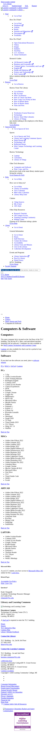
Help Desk (4, 702)
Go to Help (18, 179)
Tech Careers (18, 74)
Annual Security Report (9, 690)
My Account (18, 93)
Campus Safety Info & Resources (15, 704)
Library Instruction (20, 256)
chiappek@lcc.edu (7, 598)
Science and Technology (22, 72)
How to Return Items (21, 101)
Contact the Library (20, 241)
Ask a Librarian (19, 190)
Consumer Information (8, 684)
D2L (26, 6)
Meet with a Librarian (21, 192)
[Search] (2, 272)
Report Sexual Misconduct (10, 686)
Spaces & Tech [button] (10, 127)
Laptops (17, 156)
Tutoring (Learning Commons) (24, 217)
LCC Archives (19, 53)
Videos (16, 45)
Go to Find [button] (13, 80)
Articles (16, 27)
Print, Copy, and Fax (21, 169)
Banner (34, 6)
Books (16, 29)
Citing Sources (19, 202)
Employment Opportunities (10, 688)
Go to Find (18, 16)
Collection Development (22, 249)
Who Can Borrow (20, 95)
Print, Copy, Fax (6, 583)
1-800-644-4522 (6, 661)
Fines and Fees (19, 105)
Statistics (17, 49)
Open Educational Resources (24, 43)
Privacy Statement (7, 696)
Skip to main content (8, 2)
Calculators (18, 158)
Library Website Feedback (10, 632)
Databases (17, 25)
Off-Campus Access (21, 215)
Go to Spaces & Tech (21, 129)
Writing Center (19, 219)
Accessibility (18, 243)
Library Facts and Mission (23, 245)
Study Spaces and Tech (13, 321)
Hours (16, 237)
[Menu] (23, 10)
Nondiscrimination (7, 698)
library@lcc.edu (6, 644)
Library (7, 319)
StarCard (6, 620)
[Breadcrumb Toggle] (2, 314)
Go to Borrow (19, 84)
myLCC (5, 6)
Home (7, 317)
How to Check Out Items (22, 97)
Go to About (18, 227)
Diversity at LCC (7, 694)
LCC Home (7, 4)
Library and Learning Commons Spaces (28, 138)
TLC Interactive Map (8, 628)
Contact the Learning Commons (13, 649)
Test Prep (17, 51)
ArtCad (13, 366)
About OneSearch (20, 55)
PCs (2, 366)
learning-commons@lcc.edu (10, 657)
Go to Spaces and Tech (22, 136)
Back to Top (5, 432)
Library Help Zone (20, 194)
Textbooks (17, 35)
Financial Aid (5, 700)
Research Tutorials (20, 213)
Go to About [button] (14, 264)
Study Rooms (19, 140)
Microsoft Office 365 (35, 571)
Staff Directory (19, 239)
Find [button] (6, 14)
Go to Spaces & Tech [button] (17, 175)
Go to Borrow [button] (14, 125)
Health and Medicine (21, 70)
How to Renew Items (21, 103)
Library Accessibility (21, 189)
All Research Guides (21, 62)
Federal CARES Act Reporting (11, 692)
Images (16, 47)
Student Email (17, 6)
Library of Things (20, 119)
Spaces (3, 626)
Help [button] (7, 177)
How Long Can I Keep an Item (25, 99)
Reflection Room (20, 144)
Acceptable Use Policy (9, 581)
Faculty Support (10, 266)
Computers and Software (22, 167)
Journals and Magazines (22, 31)
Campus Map (5, 630)
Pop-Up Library (19, 258)
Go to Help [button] (13, 223)
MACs (7, 366)
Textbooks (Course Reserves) (24, 113)
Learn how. (15, 573)
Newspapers (18, 33)
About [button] (7, 225)
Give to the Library (20, 247)
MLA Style (18, 204)
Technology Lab (19, 142)
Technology (18, 115)
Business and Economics (23, 64)
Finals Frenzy (18, 260)
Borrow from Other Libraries (24, 117)
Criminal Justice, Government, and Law (28, 66)
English (17, 68)
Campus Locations (7, 671)
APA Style (17, 206)
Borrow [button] (8, 82)
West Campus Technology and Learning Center (19, 345)
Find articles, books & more (10, 270)
